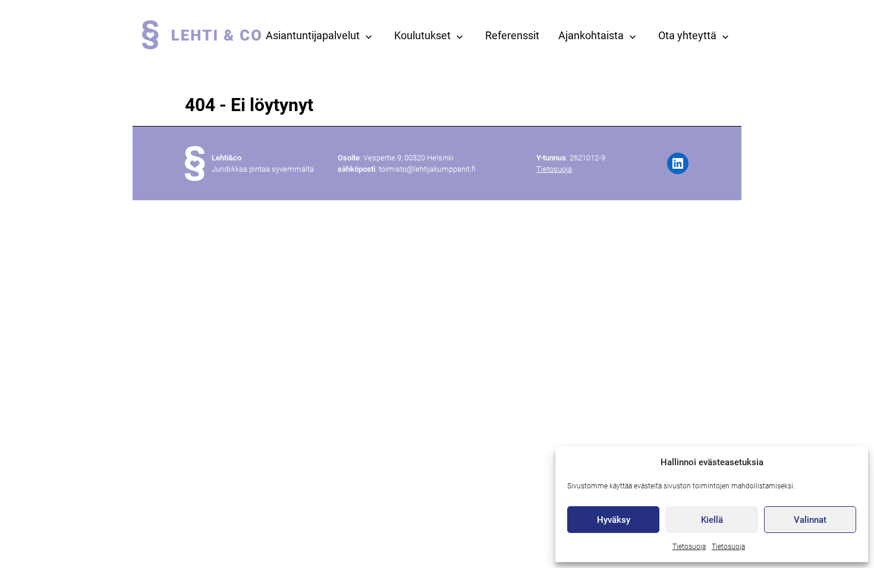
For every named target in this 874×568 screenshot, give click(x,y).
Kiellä (712, 520)
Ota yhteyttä (687, 35)
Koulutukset (422, 35)
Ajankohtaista (591, 35)
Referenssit (512, 35)
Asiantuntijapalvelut (313, 35)
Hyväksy (613, 520)
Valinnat (810, 520)
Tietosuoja (689, 546)
